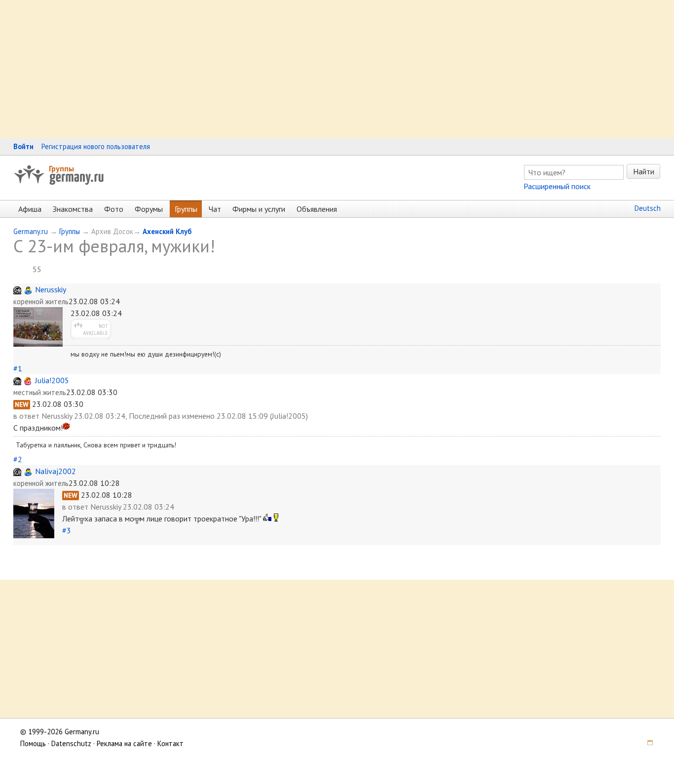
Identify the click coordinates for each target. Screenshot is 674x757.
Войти (23, 146)
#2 (17, 459)
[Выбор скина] (646, 743)
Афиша (29, 209)
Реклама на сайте (124, 743)
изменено (198, 416)
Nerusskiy (50, 289)
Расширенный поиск (557, 186)
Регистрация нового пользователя (95, 146)
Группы (61, 168)
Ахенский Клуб (167, 231)
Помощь (33, 743)
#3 (66, 530)
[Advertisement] (296, 69)
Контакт (170, 743)
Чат (215, 209)
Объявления (317, 209)
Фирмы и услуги (258, 209)
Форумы (149, 209)
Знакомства (73, 209)
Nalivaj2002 (55, 471)
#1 (17, 368)
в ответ (27, 416)
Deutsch (648, 208)
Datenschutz (71, 743)
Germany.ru (30, 231)
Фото (113, 209)
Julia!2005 (52, 380)
